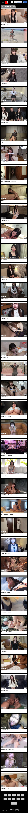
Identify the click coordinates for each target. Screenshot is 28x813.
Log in (24, 2)
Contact (7, 810)
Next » (14, 803)
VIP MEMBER (18, 2)
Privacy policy (14, 810)
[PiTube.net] (6, 2)
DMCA (3, 810)
